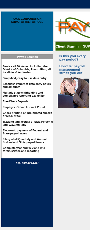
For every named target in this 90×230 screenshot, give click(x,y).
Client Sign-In (68, 46)
